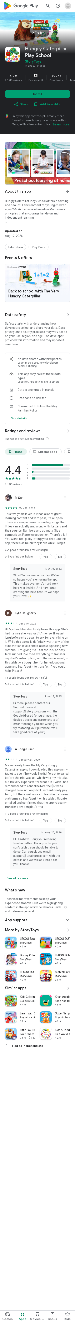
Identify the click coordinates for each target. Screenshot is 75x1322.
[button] (41, 80)
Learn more (61, 124)
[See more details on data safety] (19, 418)
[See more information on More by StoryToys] (67, 930)
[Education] (15, 247)
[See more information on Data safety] (67, 315)
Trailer (37, 32)
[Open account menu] (68, 6)
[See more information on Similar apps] (67, 988)
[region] (37, 77)
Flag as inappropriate (24, 1046)
